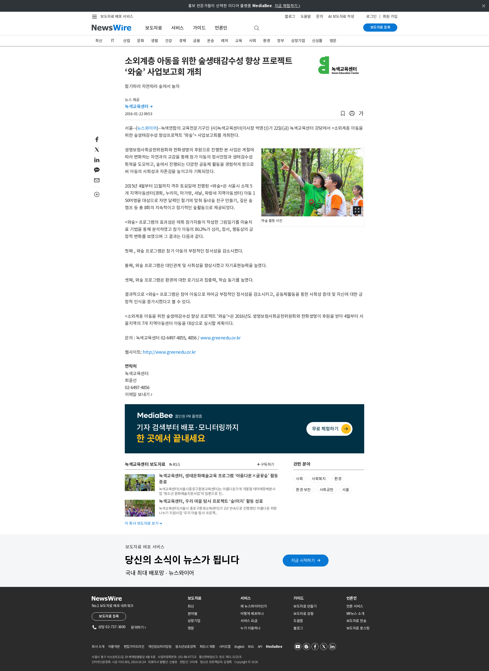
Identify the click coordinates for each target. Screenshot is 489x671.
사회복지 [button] (318, 478)
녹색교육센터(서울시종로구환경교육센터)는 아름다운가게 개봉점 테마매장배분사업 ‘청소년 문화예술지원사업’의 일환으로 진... (217, 491)
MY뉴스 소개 (355, 613)
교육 (238, 40)
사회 (252, 40)
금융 (196, 40)
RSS (176, 464)
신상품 (317, 40)
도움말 (306, 16)
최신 (98, 40)
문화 (140, 40)
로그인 (371, 16)
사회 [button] (299, 478)
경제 (182, 40)
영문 (333, 40)
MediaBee (274, 646)
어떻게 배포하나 (252, 613)
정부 (280, 40)
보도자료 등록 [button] (109, 616)
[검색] (257, 28)
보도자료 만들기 (305, 606)
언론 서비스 (354, 606)
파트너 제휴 (207, 646)
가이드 (199, 28)
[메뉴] (95, 16)
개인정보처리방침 (159, 646)
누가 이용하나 (250, 628)
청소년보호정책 (185, 646)
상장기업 (298, 40)
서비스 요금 (248, 621)
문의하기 (138, 627)
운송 (210, 40)
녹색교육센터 (138, 106)
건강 (168, 40)
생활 (154, 40)
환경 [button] (337, 478)
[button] (343, 113)
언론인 (221, 28)
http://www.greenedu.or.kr (169, 352)
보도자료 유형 (303, 613)
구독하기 (267, 464)
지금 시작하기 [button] (303, 560)
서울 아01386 (120, 662)
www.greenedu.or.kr (220, 338)
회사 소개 (98, 646)
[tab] (212, 598)
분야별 (192, 613)
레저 (224, 40)
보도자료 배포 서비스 (116, 16)
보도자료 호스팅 (358, 628)
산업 (126, 40)
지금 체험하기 (287, 5)
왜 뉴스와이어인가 (253, 606)
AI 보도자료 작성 (341, 16)
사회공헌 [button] (326, 489)
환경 (266, 40)
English (239, 646)
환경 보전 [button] (303, 489)
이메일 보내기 (138, 394)
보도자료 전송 (356, 621)
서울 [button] (345, 489)
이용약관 (114, 646)
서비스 (177, 28)
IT (112, 40)
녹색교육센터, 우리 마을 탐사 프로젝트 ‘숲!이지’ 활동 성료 (211, 501)
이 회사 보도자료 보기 (143, 523)
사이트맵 (225, 646)
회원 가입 (390, 16)
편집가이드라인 (134, 646)
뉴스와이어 (147, 128)
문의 (319, 16)
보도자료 (153, 28)
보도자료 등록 (380, 27)
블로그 (290, 16)
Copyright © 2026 (246, 662)
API (260, 646)
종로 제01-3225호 (230, 657)
